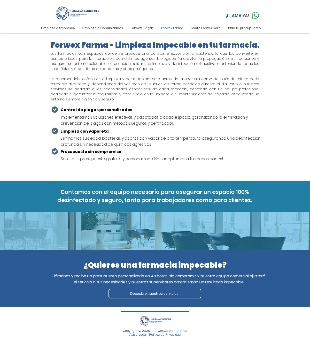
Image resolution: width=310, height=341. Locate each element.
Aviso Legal (138, 334)
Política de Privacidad (165, 334)
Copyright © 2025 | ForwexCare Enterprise (155, 331)
